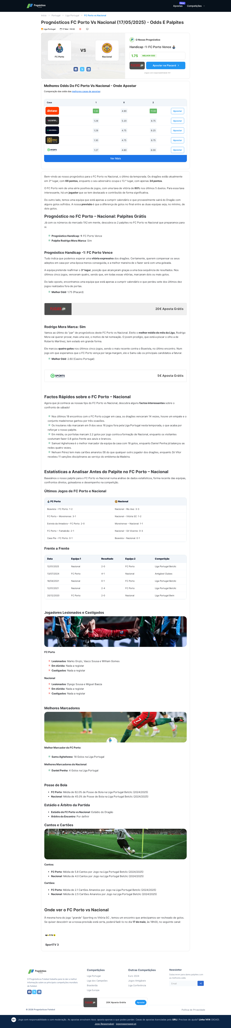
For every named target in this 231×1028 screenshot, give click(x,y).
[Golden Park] (52, 121)
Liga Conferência (137, 985)
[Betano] (52, 111)
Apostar (177, 111)
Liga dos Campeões (97, 980)
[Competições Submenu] (204, 6)
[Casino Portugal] (52, 150)
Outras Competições (142, 970)
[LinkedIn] (88, 69)
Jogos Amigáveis (137, 980)
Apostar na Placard (164, 65)
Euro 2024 (133, 976)
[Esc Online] (52, 140)
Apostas (178, 5)
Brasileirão (92, 985)
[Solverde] (52, 130)
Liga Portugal (72, 15)
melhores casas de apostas (86, 91)
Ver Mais (115, 158)
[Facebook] (76, 69)
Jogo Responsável (104, 1023)
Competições (194, 5)
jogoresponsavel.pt (126, 1023)
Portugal (56, 15)
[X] (82, 69)
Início (44, 15)
